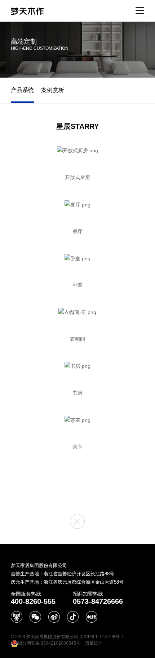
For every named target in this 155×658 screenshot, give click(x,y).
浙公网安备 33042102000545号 (49, 643)
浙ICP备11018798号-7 (101, 636)
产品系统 (22, 90)
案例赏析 (52, 90)
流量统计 (93, 643)
